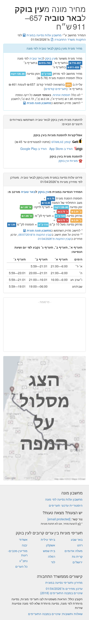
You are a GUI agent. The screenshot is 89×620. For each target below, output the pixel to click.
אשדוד (23, 539)
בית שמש (49, 551)
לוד (53, 562)
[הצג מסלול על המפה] (44, 418)
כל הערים (21, 566)
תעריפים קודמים (56, 88)
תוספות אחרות (61, 95)
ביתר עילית (48, 539)
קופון (61, 141)
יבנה (24, 545)
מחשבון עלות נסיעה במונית (44, 35)
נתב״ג (23, 561)
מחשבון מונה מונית (38, 103)
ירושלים (78, 562)
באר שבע (77, 539)
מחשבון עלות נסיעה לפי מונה (64, 499)
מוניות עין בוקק (68, 160)
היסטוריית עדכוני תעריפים (66, 505)
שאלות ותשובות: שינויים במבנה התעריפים (55, 614)
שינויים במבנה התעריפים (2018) (61, 593)
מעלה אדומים (74, 551)
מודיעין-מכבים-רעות (17, 553)
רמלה (51, 556)
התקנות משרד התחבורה (70, 39)
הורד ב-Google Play (33, 148)
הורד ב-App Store (61, 148)
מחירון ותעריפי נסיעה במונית (64, 582)
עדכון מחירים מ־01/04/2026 (64, 588)
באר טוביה (36, 58)
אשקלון (50, 545)
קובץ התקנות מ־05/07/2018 (35, 234)
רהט (80, 545)
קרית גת (77, 556)
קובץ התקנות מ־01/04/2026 (54, 239)
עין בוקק (50, 58)
